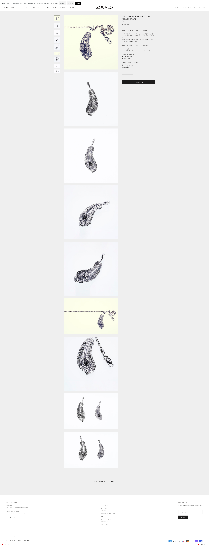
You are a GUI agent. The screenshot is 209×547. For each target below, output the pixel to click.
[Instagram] (14, 517)
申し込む (183, 517)
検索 (195, 7)
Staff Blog (74, 7)
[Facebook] (126, 70)
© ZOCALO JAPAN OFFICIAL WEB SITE (18, 540)
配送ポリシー (104, 524)
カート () (202, 7)
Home (6, 7)
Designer (63, 7)
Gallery (15, 7)
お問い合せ (104, 508)
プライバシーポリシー (107, 519)
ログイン (190, 7)
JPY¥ (176, 7)
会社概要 (103, 511)
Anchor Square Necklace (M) (143, 51)
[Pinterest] (131, 70)
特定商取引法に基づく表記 (108, 513)
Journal (24, 7)
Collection (35, 7)
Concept (46, 7)
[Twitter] (10, 517)
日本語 (183, 7)
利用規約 (103, 516)
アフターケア (104, 505)
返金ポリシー (104, 521)
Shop (54, 7)
